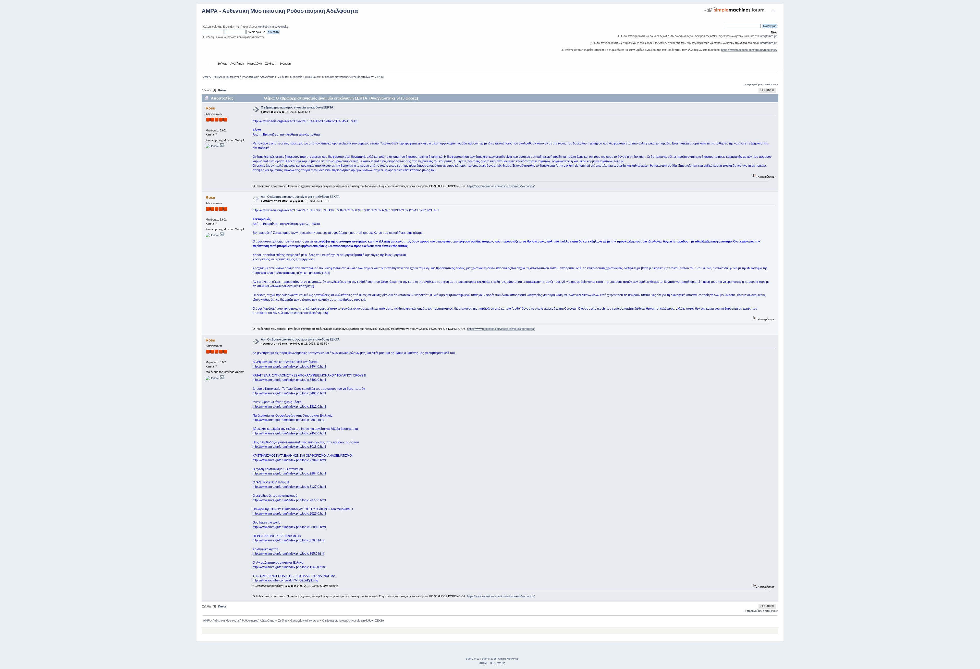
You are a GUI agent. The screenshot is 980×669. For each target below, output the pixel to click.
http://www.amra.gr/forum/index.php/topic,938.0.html (288, 420)
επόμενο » (771, 84)
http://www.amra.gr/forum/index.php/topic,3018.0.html (289, 446)
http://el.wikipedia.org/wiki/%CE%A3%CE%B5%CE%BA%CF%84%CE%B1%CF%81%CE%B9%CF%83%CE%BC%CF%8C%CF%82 (346, 210)
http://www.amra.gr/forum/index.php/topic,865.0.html (288, 553)
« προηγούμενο (754, 84)
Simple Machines (508, 658)
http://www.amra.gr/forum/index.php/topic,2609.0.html (289, 527)
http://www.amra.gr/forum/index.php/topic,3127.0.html (289, 487)
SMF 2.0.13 (473, 658)
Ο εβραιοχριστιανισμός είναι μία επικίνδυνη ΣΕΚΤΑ (297, 107)
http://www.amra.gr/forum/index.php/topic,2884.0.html (289, 473)
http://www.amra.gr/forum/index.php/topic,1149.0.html (289, 567)
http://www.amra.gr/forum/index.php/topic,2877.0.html (289, 500)
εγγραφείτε (281, 26)
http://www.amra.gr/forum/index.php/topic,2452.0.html (289, 433)
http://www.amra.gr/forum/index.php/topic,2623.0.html (289, 513)
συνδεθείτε (265, 26)
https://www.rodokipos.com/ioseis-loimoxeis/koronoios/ (501, 186)
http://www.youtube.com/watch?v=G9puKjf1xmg (285, 580)
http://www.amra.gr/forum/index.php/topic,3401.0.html (289, 393)
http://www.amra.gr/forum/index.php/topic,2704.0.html (289, 460)
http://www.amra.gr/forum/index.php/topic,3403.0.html (289, 380)
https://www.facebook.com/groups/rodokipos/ (749, 49)
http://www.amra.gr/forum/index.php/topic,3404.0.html (289, 366)
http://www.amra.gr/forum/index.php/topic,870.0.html (288, 540)
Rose (210, 108)
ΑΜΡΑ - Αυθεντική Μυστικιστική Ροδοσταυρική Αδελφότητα (280, 11)
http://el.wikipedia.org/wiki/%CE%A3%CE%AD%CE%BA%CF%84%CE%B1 (305, 121)
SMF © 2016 (489, 658)
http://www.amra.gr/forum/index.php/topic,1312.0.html (289, 406)
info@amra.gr (768, 36)
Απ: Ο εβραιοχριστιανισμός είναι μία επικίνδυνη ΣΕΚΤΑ (300, 197)
